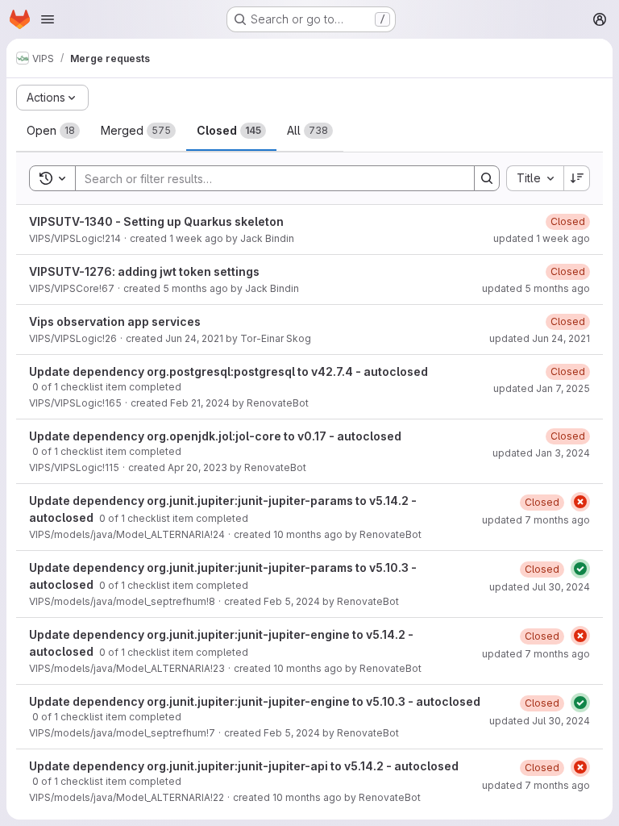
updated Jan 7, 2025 (541, 388)
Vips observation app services (115, 321)
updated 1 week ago (541, 238)
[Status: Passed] (580, 568)
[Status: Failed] (580, 501)
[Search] (487, 178)
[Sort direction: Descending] (577, 178)
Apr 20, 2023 (197, 467)
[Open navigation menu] (47, 19)
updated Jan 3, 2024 (541, 453)
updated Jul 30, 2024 (539, 587)
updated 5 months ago (536, 288)
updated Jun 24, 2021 (539, 338)
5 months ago (195, 288)
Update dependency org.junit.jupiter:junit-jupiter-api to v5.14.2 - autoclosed (244, 766)
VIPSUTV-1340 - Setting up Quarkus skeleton (156, 221)
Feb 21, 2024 (200, 403)
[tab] (53, 131)
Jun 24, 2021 (194, 338)
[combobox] (534, 178)
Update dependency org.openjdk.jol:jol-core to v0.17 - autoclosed (215, 436)
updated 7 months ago (536, 520)
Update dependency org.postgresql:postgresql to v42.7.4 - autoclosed (228, 371)
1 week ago (196, 238)
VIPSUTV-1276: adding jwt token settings (144, 271)
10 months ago (308, 534)
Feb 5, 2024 (292, 601)
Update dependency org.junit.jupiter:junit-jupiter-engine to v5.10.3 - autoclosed (254, 701)
